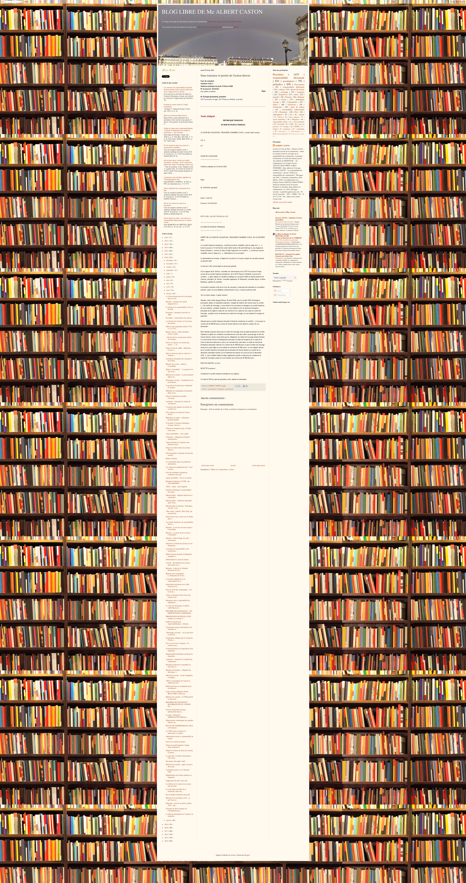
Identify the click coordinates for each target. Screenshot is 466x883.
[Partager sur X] (241, 386)
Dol (296, 111)
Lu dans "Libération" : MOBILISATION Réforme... (177, 716)
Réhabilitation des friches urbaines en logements (178, 776)
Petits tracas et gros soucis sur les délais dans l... (179, 517)
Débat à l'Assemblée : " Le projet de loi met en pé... (179, 370)
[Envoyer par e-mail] (236, 386)
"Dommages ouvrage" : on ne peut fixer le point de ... (179, 633)
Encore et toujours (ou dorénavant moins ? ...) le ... (177, 343)
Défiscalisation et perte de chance (177, 559)
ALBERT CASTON (282, 145)
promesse (287, 129)
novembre (170, 263)
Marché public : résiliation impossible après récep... (179, 501)
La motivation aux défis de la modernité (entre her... (176, 790)
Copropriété (292, 102)
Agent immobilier (279, 119)
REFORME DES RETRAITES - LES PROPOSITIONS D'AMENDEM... (179, 612)
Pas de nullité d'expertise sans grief (178, 794)
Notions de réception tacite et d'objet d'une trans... (178, 429)
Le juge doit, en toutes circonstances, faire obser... (178, 757)
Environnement (299, 122)
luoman (233, 855)
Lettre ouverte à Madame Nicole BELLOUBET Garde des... (177, 692)
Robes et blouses (171, 458)
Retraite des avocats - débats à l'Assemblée (176, 365)
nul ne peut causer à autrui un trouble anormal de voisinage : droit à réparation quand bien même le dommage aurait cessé (178, 162)
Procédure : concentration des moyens (179, 318)
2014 (166, 841)
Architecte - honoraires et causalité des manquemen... (179, 660)
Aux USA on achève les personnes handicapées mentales (286, 241)
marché (276, 97)
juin (168, 280)
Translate (289, 281)
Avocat (284, 99)
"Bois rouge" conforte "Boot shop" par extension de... (179, 512)
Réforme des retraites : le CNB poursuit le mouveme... (179, 698)
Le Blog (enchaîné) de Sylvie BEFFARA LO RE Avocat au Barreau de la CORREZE (288, 236)
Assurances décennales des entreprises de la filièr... (179, 360)
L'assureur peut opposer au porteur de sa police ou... (179, 408)
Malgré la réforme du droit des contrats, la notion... (179, 751)
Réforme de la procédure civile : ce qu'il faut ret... (178, 799)
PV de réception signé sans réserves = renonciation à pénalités (177, 146)
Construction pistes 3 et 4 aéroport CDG (177, 771)
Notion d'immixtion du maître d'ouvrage (176, 397)
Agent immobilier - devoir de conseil (178, 478)
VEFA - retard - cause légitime (176, 486)
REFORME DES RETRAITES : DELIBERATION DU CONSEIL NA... (178, 704)
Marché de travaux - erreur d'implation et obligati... (179, 676)
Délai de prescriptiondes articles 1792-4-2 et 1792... (179, 327)
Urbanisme (278, 107)
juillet (168, 277)
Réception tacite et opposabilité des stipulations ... (178, 601)
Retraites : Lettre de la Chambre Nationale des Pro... (177, 569)
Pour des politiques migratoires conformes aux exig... (176, 473)
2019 (166, 824)
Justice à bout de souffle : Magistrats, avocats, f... (178, 349)
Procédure (280, 74)
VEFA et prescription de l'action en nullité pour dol (178, 682)
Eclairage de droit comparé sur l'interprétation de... (176, 809)
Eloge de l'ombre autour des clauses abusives (178, 448)
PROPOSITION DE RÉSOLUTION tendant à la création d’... (178, 617)
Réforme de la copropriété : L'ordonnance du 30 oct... (175, 574)
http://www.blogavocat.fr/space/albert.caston (225, 21)
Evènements (294, 134)
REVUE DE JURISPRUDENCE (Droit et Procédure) (179, 726)
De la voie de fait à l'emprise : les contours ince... (177, 644)
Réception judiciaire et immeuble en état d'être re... (178, 665)
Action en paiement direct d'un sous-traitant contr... (178, 596)
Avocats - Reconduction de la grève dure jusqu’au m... (178, 564)
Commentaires (281, 295)
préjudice (278, 84)
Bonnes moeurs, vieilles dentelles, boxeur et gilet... (177, 333)
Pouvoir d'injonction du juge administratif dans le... (176, 710)
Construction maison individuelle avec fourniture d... (179, 628)
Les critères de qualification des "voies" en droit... (179, 468)
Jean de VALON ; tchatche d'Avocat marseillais (288, 218)
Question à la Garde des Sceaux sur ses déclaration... (179, 544)
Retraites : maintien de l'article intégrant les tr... (176, 302)
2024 (166, 244)
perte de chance (297, 107)
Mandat (301, 114)
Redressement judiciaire (280, 134)
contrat (282, 89)
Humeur (301, 97)
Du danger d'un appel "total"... (176, 761)
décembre (169, 260)
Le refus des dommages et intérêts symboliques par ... (177, 607)
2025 (166, 241)
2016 (166, 834)
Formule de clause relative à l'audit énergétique (176, 105)
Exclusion (292, 104)
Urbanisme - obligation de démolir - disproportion (178, 438)
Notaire (288, 97)
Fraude (275, 129)
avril (168, 287)
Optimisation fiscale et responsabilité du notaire (179, 737)
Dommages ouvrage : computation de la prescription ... (179, 381)
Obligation (296, 119)
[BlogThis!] (238, 386)
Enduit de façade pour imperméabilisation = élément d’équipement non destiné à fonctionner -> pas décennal (178, 130)
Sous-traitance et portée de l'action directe (178, 413)
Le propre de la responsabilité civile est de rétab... (179, 308)
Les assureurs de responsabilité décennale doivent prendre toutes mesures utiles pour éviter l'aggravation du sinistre (178, 89)
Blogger (247, 855)
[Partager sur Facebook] (244, 386)
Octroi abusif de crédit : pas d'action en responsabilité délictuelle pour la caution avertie (177, 220)
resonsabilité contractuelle (293, 109)
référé (276, 104)
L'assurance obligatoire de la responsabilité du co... (175, 580)
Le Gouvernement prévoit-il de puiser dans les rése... (179, 297)
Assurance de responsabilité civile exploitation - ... (177, 550)
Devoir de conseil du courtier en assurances (175, 204)
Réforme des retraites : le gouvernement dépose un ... (179, 376)
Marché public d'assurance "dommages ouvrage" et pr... (179, 507)
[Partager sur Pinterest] (246, 386)
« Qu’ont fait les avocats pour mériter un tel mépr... (179, 338)
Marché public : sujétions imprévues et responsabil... (179, 496)
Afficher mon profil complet (282, 202)
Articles (279, 291)
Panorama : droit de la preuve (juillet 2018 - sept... (178, 804)
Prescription (299, 84)
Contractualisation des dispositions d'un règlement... (179, 649)
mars (168, 290)
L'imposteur (279, 258)
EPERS (297, 126)
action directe (212, 389)
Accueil (233, 465)
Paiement (221, 389)
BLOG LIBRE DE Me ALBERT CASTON (212, 11)
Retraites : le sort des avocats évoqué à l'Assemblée (179, 528)
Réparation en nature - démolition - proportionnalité (178, 418)
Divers (280, 117)
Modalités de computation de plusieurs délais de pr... (179, 392)
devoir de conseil (297, 89)
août (168, 273)
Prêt (291, 114)
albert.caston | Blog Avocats (285, 212)
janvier (169, 820)
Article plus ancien (258, 465)
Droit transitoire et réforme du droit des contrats (179, 454)
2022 (166, 251)
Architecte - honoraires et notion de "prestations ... (178, 402)
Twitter (236, 27)
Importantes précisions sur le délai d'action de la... (177, 585)
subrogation (278, 114)
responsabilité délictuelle (293, 87)
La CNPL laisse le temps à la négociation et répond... (176, 732)
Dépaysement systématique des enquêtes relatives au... (179, 721)
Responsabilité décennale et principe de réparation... (179, 655)
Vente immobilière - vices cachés (177, 434)
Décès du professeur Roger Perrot (175, 115)
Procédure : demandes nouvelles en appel (178, 313)
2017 (166, 831)
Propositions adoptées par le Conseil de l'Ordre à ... (179, 639)
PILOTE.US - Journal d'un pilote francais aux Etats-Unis (287, 255)
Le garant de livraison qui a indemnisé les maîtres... (179, 386)
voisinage (284, 92)
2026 (166, 237)
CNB (292, 124)
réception (300, 92)
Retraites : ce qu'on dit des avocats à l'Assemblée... (178, 534)
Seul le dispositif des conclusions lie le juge (177, 189)
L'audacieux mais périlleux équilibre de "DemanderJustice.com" (177, 178)
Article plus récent (207, 465)
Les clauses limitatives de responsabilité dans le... (179, 523)
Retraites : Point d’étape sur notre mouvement (177, 539)
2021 (166, 254)
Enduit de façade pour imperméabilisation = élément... (178, 623)
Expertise (283, 94)
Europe (286, 126)
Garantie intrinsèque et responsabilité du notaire (178, 491)
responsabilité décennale (288, 77)
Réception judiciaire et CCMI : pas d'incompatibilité (178, 482)
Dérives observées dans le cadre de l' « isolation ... (179, 354)
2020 (166, 257)
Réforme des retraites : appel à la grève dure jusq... (179, 765)
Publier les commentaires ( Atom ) (222, 469)
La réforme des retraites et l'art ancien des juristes (179, 322)
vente (296, 94)
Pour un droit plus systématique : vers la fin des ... (179, 590)
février (168, 293)
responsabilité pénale (280, 122)
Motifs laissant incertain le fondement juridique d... (179, 555)
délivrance (283, 131)
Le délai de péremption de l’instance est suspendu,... (179, 815)
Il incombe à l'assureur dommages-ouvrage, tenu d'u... (178, 424)
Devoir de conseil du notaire (175, 742)
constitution (300, 129)
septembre (170, 270)
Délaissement (296, 131)
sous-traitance (229, 389)
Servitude (281, 124)
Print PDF (170, 70)
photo (302, 134)
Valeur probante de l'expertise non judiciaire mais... (177, 443)
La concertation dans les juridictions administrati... (178, 463)
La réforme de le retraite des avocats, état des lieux (178, 785)
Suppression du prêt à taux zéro (176, 780)
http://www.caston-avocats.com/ (209, 27)
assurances (289, 81)
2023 (166, 247)
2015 (166, 837)
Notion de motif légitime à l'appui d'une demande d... (177, 746)
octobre (169, 267)
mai (167, 283)
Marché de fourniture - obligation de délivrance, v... (178, 671)
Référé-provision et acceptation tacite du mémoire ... (178, 687)
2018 (166, 827)
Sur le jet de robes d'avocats (284, 222)
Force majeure (294, 117)
